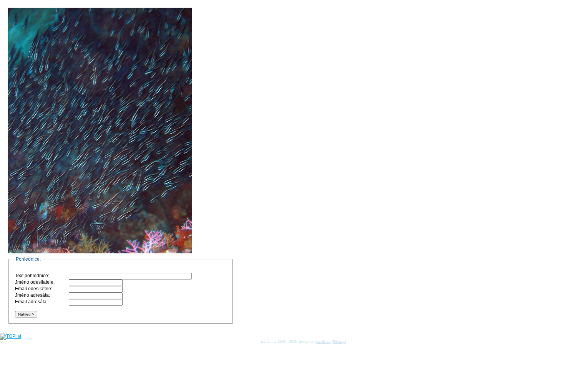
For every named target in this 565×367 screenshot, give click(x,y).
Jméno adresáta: (32, 295)
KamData (323, 342)
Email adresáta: (31, 301)
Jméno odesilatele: (35, 282)
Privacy (339, 342)
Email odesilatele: (33, 288)
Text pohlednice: (32, 275)
